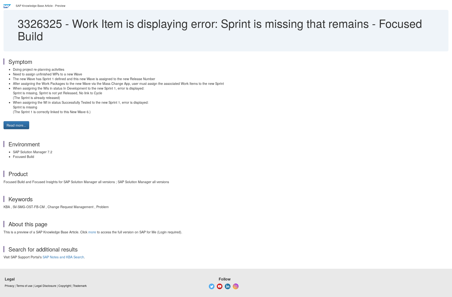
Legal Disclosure (45, 286)
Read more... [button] (16, 125)
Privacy (9, 286)
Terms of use (24, 286)
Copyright (64, 286)
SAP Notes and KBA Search (63, 257)
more (92, 232)
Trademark (80, 286)
